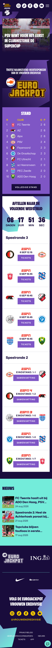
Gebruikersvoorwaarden (20, 636)
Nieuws (41, 636)
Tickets (26, 258)
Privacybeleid (26, 632)
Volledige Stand (26, 187)
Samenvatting (26, 378)
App (32, 639)
